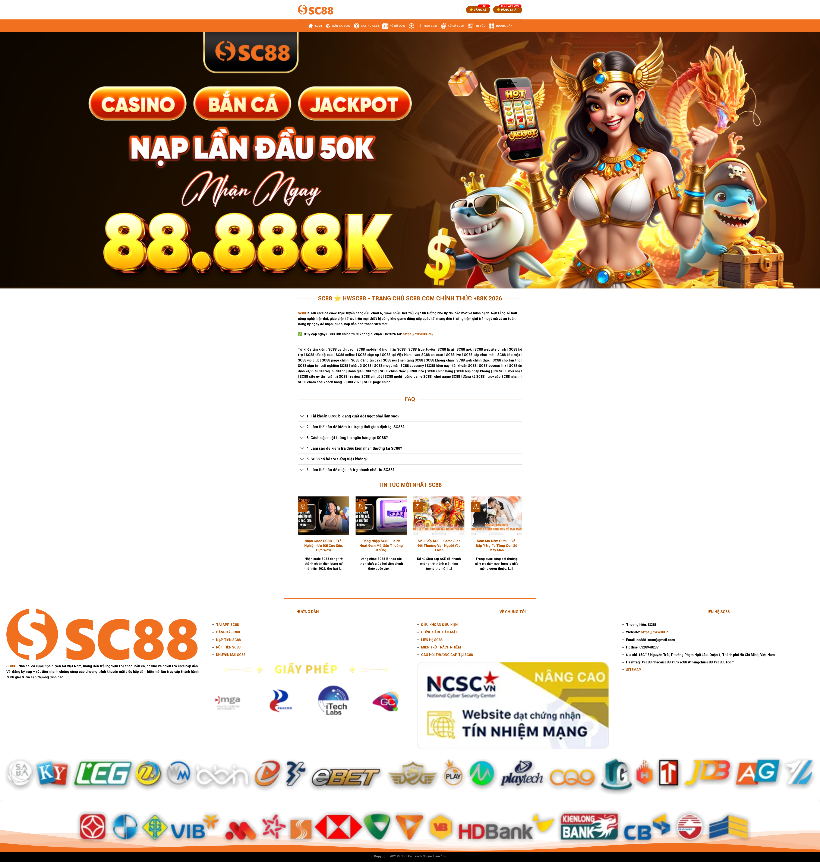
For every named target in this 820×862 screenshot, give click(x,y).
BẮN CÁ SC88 (341, 25)
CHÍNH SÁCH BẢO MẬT (439, 632)
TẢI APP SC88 (227, 625)
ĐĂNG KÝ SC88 (228, 632)
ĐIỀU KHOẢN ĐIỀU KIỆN (439, 625)
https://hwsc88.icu (655, 632)
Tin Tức (480, 25)
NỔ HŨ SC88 (398, 25)
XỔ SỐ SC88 (456, 25)
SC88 (318, 25)
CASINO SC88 (370, 25)
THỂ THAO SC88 (426, 25)
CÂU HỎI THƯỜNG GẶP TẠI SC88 (447, 655)
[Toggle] (302, 416)
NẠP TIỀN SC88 (228, 640)
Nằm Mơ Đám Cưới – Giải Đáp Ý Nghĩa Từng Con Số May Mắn (496, 545)
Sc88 (302, 313)
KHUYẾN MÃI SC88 (230, 655)
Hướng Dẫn (504, 25)
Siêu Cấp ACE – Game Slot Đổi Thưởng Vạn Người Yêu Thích (438, 545)
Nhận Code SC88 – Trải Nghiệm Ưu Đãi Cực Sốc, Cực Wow (323, 545)
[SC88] (315, 9)
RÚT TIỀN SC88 (228, 647)
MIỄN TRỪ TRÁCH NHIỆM (441, 647)
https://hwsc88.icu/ (418, 334)
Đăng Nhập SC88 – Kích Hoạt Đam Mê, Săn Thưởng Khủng (381, 545)
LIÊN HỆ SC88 (431, 640)
